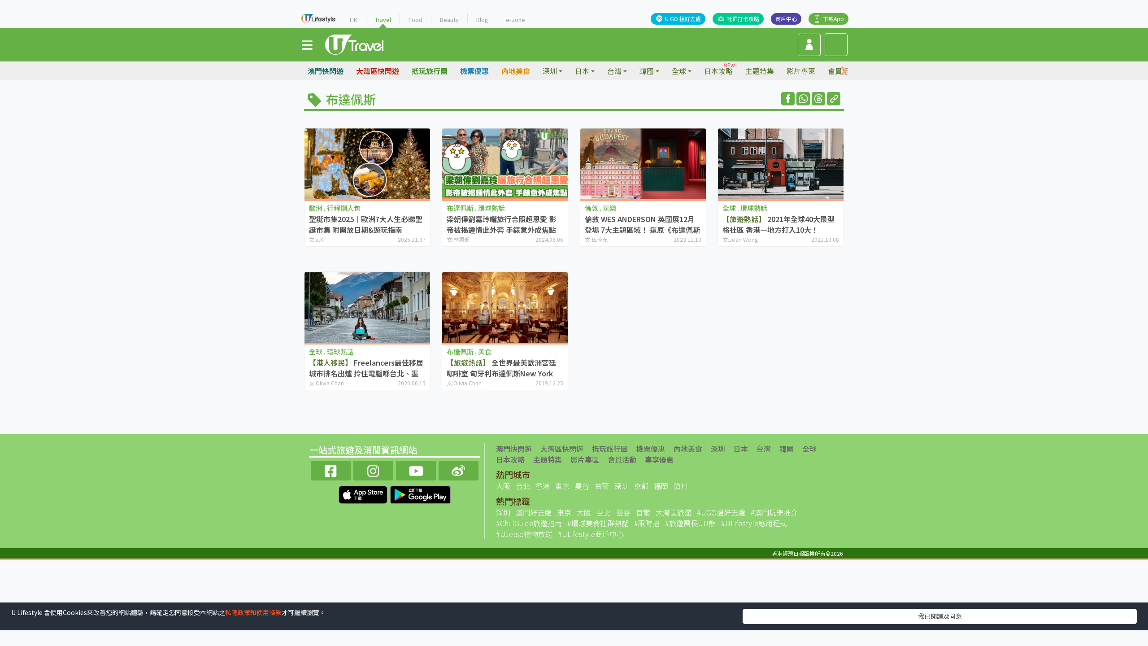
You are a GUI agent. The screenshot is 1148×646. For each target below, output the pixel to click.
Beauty (449, 19)
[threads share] (818, 98)
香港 (542, 485)
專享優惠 (659, 459)
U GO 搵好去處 (683, 18)
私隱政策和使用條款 (253, 612)
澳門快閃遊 (326, 70)
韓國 (786, 448)
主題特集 (759, 70)
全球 (809, 448)
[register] (809, 45)
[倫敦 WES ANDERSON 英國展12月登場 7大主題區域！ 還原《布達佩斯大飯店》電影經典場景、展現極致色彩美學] (643, 163)
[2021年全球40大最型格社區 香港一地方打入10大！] (781, 163)
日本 (741, 448)
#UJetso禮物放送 (524, 533)
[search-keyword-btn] (836, 44)
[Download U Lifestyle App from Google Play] (420, 493)
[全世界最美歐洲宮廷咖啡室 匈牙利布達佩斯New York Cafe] (505, 307)
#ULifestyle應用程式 (754, 523)
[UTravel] (354, 43)
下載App (833, 18)
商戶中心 (786, 18)
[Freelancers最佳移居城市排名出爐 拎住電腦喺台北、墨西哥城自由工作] (367, 307)
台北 (523, 485)
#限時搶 (647, 523)
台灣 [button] (614, 70)
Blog (482, 19)
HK (353, 19)
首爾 (602, 485)
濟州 (681, 485)
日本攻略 (718, 70)
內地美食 (515, 70)
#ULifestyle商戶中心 (591, 533)
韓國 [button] (646, 70)
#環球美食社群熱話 (598, 523)
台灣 (764, 448)
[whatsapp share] (803, 98)
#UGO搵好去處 (721, 512)
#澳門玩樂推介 (774, 512)
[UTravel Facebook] (330, 469)
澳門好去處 (534, 512)
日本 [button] (582, 70)
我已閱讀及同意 (940, 615)
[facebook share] (787, 98)
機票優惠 (474, 70)
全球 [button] (679, 70)
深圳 (718, 448)
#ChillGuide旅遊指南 (529, 523)
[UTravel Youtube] (416, 469)
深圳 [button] (550, 70)
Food (415, 19)
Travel (383, 19)
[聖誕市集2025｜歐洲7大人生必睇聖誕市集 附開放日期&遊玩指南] (367, 163)
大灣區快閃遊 (377, 70)
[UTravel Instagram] (373, 469)
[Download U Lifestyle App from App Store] (364, 493)
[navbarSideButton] (307, 44)
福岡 (661, 485)
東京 (562, 485)
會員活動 (622, 459)
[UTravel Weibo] (458, 469)
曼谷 (582, 485)
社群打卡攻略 (743, 18)
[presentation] (844, 71)
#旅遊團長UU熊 (690, 523)
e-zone (515, 19)
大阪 (503, 485)
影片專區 (801, 70)
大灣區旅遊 (673, 512)
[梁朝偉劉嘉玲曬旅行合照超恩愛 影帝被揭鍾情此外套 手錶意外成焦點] (505, 163)
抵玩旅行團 (430, 70)
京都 (641, 485)
